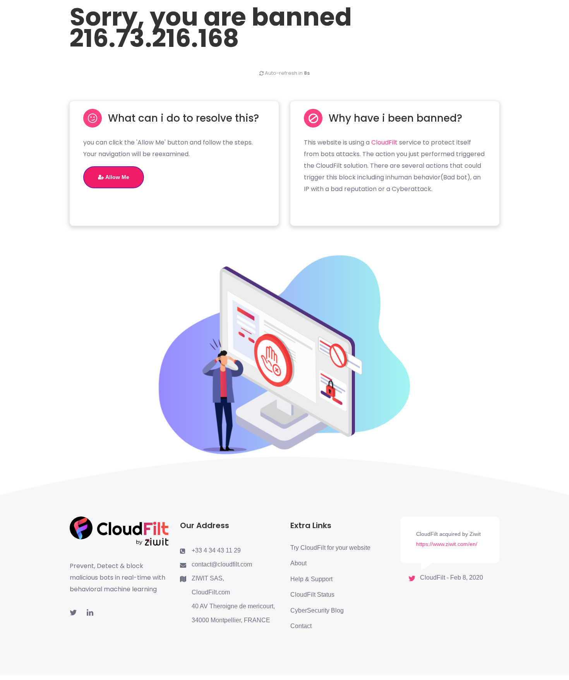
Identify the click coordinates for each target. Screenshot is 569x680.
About (298, 563)
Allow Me (116, 177)
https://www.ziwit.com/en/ (446, 544)
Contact (301, 626)
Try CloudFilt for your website (330, 547)
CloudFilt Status (312, 594)
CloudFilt (384, 142)
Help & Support (311, 579)
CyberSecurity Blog (317, 610)
